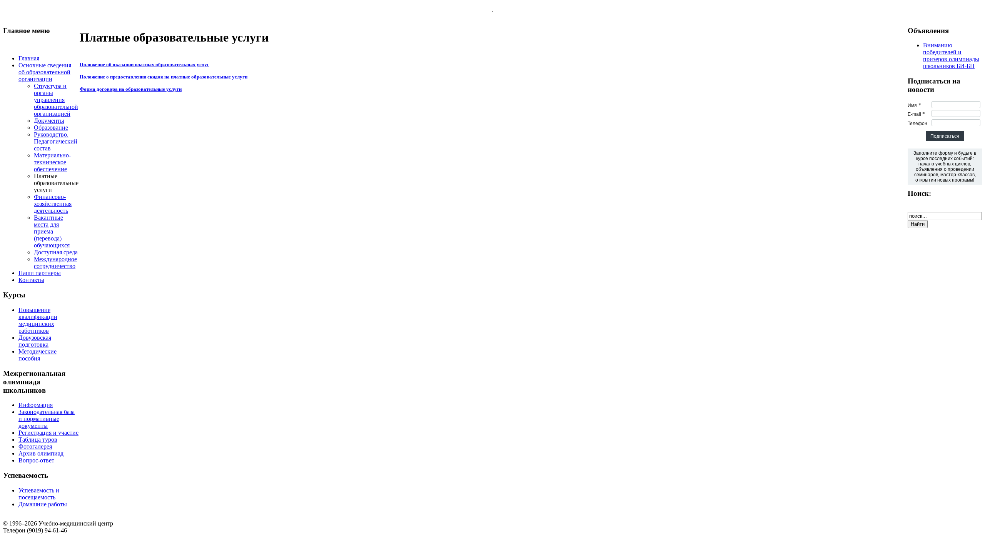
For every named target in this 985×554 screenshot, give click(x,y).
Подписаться (944, 136)
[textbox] (945, 167)
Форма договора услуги (131, 89)
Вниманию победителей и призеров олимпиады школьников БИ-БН (951, 55)
